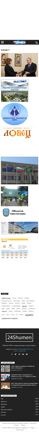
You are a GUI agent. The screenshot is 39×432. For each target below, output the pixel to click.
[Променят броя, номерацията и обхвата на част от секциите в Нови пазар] (5, 377)
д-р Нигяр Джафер (16, 306)
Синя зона (17, 303)
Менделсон (4, 303)
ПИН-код (11, 303)
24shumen (6, 298)
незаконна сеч (32, 308)
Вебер (23, 300)
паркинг (10, 311)
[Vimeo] (20, 354)
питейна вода (17, 311)
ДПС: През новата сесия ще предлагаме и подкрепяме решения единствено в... (24, 384)
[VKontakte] (23, 354)
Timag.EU (32, 427)
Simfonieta (27, 298)
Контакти (16, 425)
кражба (8, 308)
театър (12, 314)
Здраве (3, 407)
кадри (3, 308)
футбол (21, 314)
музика (18, 308)
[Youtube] (27, 354)
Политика (3, 412)
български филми (6, 306)
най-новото (24, 308)
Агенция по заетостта (7, 300)
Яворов (23, 303)
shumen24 (20, 298)
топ (17, 314)
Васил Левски (17, 300)
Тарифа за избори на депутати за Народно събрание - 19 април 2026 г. (19, 423)
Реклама (23, 425)
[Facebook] (12, 354)
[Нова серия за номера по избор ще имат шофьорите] (5, 368)
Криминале (4, 404)
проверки (24, 311)
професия (31, 311)
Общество (4, 401)
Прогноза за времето (6, 409)
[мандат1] (19, 65)
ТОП (2, 399)
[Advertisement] (19, 20)
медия (13, 308)
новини (4, 311)
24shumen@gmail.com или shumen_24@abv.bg (23, 350)
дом (2, 45)
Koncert (14, 298)
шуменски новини (10, 318)
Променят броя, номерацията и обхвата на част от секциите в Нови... (24, 375)
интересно (31, 306)
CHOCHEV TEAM (19, 430)
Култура (3, 415)
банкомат (29, 303)
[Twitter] (16, 354)
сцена (3, 314)
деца (24, 306)
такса (7, 314)
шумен (29, 314)
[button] (36, 42)
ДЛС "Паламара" (30, 300)
